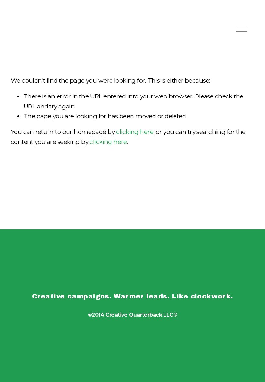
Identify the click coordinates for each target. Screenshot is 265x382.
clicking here (134, 132)
